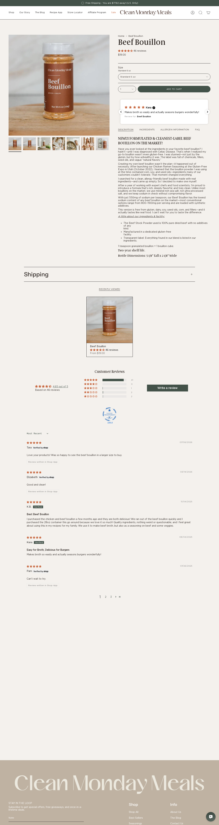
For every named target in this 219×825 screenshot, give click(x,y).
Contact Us (176, 823)
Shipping (36, 274)
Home (121, 36)
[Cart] (208, 13)
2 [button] (105, 596)
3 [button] (111, 596)
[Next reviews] (207, 112)
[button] (11, 13)
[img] (34, 442)
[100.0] (109, 414)
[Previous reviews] (121, 112)
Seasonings (135, 823)
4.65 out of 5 (60, 386)
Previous (8, 85)
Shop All (133, 812)
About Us (175, 812)
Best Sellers (136, 817)
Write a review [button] (167, 388)
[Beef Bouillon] (110, 320)
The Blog (175, 817)
